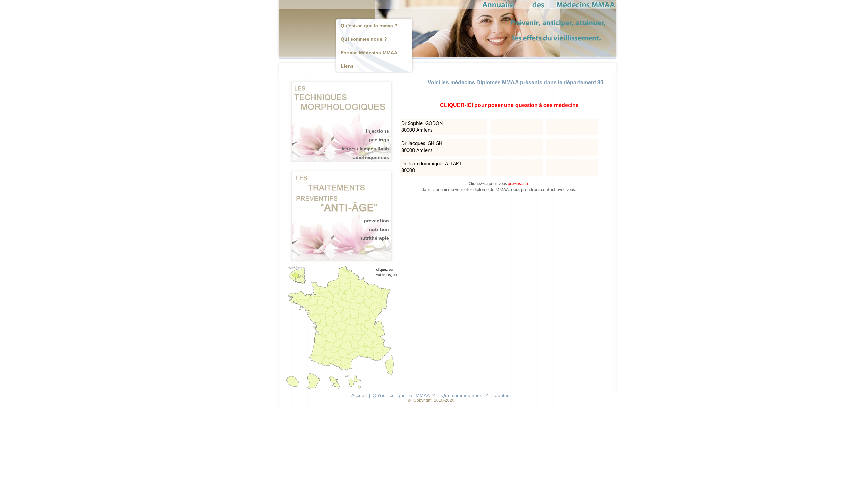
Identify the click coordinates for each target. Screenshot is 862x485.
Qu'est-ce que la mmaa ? (369, 25)
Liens (347, 66)
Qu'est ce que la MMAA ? (404, 395)
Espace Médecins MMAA (369, 52)
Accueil (358, 395)
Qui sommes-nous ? (464, 395)
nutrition (379, 229)
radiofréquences (370, 157)
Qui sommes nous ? (364, 39)
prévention (376, 220)
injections (377, 131)
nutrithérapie (374, 238)
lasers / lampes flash (365, 148)
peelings (379, 139)
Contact (502, 395)
